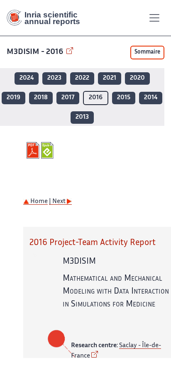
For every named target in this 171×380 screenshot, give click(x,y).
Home (38, 201)
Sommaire (147, 52)
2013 (82, 117)
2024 (27, 78)
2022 (82, 78)
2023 (54, 78)
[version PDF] (34, 150)
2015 (123, 98)
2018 (41, 98)
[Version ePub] (48, 150)
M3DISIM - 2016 (36, 52)
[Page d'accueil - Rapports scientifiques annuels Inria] (46, 17)
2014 (150, 98)
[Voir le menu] (154, 18)
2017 (67, 98)
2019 (13, 98)
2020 (137, 78)
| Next (58, 201)
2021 (109, 78)
